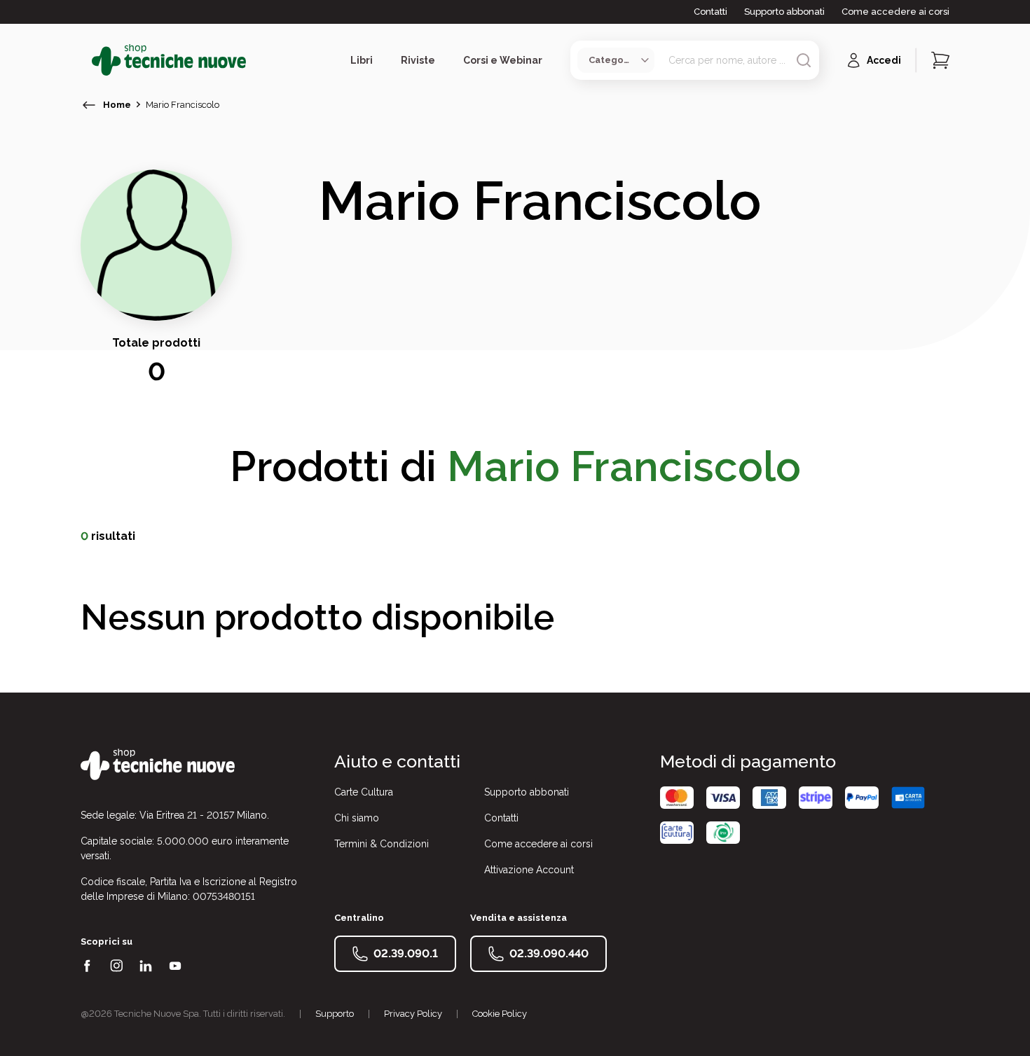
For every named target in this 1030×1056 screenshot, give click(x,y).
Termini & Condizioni (381, 843)
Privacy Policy (413, 1013)
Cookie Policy (499, 1013)
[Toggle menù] (86, 60)
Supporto (334, 1013)
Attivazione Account (529, 869)
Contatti (710, 11)
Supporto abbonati (784, 11)
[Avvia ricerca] (803, 60)
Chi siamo (356, 818)
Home (117, 104)
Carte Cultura (363, 792)
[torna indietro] (89, 105)
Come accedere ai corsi (895, 11)
